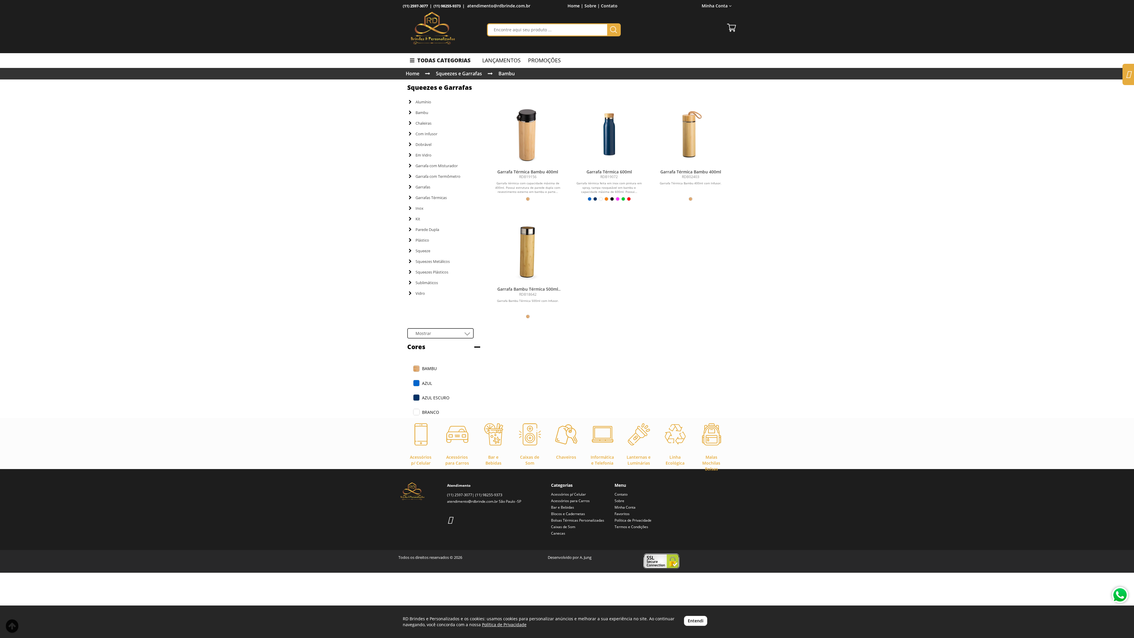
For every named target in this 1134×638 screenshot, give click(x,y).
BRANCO (430, 412)
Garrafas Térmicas (431, 197)
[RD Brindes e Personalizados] (433, 28)
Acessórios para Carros (570, 500)
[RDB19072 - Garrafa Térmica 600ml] (609, 133)
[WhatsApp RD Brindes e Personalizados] (1120, 595)
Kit (418, 219)
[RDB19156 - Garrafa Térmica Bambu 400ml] (528, 133)
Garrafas (423, 187)
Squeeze (423, 250)
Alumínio (423, 102)
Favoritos (622, 513)
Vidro (420, 293)
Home (412, 73)
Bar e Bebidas (562, 507)
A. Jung (586, 557)
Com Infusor (426, 133)
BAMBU (429, 368)
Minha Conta (625, 507)
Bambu (506, 73)
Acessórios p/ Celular (568, 494)
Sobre (619, 500)
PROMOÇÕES (544, 60)
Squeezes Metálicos (433, 261)
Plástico (422, 240)
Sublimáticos (427, 282)
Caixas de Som (563, 526)
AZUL (427, 383)
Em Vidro (423, 155)
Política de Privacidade (633, 520)
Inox (419, 208)
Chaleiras (423, 123)
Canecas (558, 533)
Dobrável (423, 144)
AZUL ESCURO (435, 398)
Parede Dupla (427, 229)
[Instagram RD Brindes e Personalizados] (450, 520)
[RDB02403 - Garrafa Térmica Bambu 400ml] (691, 133)
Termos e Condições (631, 526)
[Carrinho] (731, 27)
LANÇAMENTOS (501, 60)
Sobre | (592, 6)
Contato (609, 6)
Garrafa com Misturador (437, 165)
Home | (575, 6)
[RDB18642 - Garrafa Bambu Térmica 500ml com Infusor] (528, 250)
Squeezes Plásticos (432, 272)
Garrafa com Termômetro (438, 176)
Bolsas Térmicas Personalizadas (577, 520)
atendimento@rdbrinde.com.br (498, 6)
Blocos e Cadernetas (568, 513)
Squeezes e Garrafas (459, 73)
